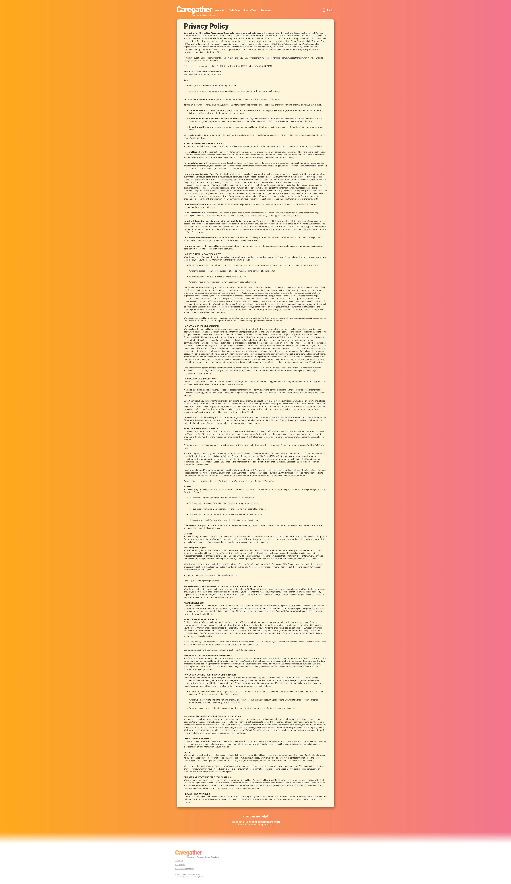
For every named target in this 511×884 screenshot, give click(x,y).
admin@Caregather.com (292, 57)
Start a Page (250, 10)
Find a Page (234, 10)
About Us (219, 10)
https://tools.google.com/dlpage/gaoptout (263, 403)
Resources (266, 10)
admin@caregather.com (208, 580)
